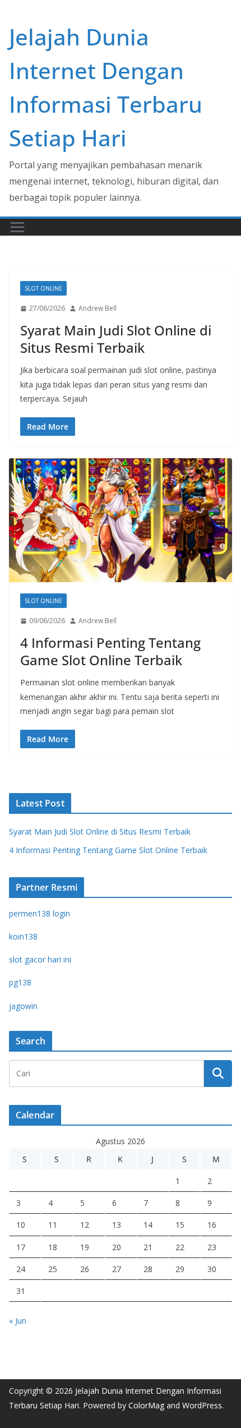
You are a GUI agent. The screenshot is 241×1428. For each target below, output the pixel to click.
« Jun (17, 1320)
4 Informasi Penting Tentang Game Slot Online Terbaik (110, 651)
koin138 (23, 936)
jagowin (23, 1006)
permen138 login (39, 913)
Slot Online (43, 288)
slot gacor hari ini (40, 959)
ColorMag (146, 1405)
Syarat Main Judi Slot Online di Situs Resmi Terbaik (115, 339)
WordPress (202, 1405)
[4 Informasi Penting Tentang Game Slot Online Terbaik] (120, 520)
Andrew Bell (97, 308)
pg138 (20, 982)
